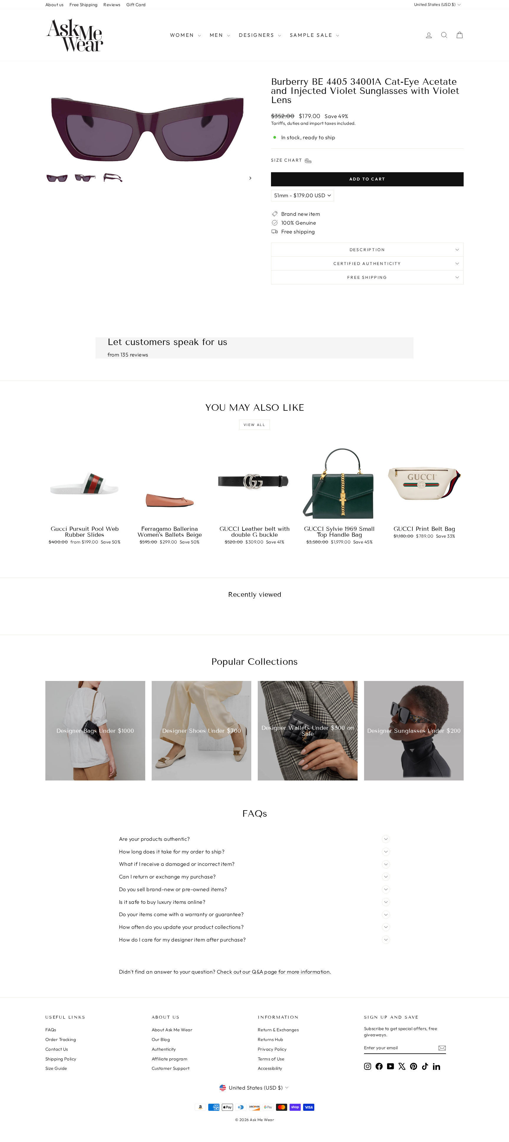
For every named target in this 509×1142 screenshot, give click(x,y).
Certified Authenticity (367, 263)
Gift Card (136, 4)
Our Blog (161, 1039)
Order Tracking (60, 1039)
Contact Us (56, 1049)
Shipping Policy (61, 1059)
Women (183, 35)
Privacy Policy (272, 1049)
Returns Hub (270, 1039)
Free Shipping (84, 4)
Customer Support (171, 1068)
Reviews (111, 4)
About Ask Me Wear (172, 1029)
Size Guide (56, 1068)
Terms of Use (271, 1059)
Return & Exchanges (278, 1029)
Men (218, 35)
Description (367, 249)
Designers (258, 35)
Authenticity (164, 1049)
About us (54, 4)
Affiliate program (170, 1059)
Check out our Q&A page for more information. (274, 971)
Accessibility (270, 1068)
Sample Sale (312, 35)
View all (254, 424)
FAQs (50, 1029)
